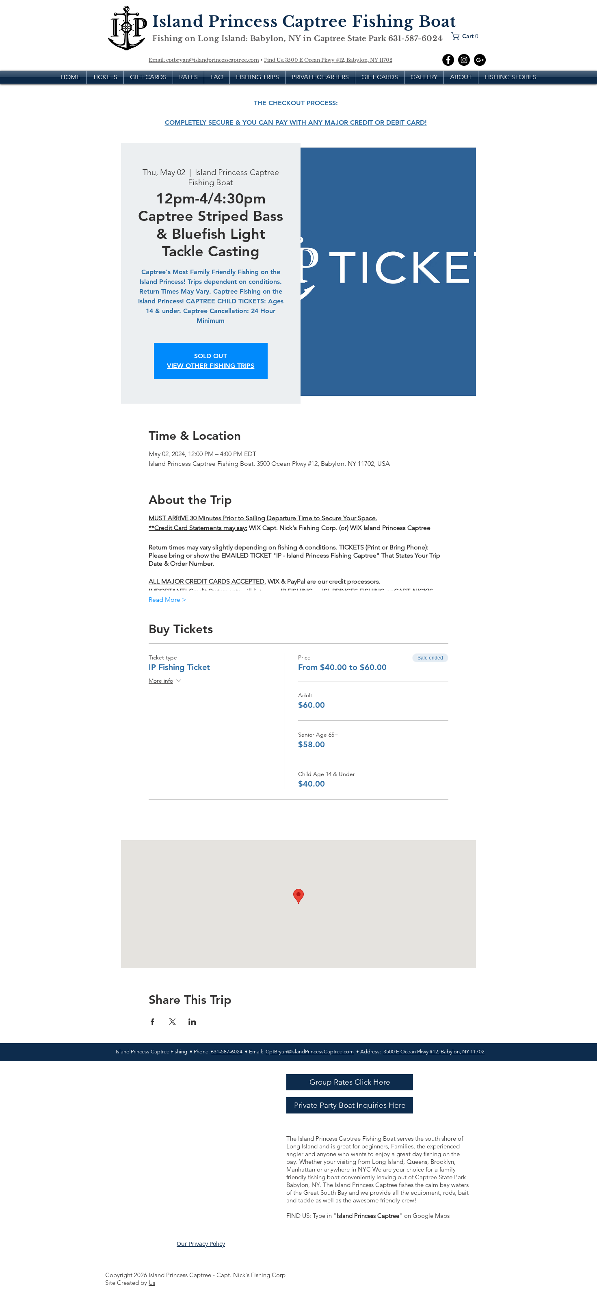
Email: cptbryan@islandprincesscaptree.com (204, 60)
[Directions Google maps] (480, 60)
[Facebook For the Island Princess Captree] (448, 60)
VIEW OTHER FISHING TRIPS (210, 366)
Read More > (167, 599)
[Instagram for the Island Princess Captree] (464, 60)
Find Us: (274, 60)
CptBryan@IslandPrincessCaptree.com (310, 1052)
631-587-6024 (226, 1052)
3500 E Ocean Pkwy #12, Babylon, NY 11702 (338, 60)
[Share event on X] (172, 1021)
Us (152, 1282)
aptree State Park (354, 38)
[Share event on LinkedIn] (192, 1021)
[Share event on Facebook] (152, 1021)
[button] (466, 36)
